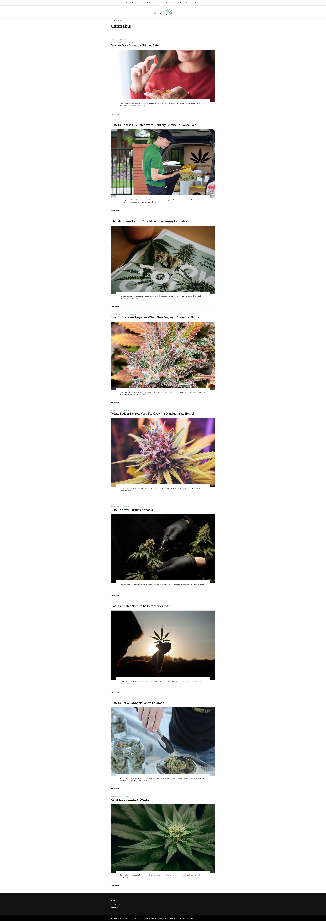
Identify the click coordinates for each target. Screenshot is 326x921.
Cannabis (131, 42)
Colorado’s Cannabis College (130, 800)
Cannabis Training (132, 2)
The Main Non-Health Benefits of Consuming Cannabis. (149, 221)
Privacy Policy (115, 904)
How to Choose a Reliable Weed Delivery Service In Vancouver (153, 125)
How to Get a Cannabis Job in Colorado (137, 703)
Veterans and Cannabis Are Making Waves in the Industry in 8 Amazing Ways (181, 2)
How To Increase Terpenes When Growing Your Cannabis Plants (155, 317)
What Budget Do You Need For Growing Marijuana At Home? (152, 414)
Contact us (114, 907)
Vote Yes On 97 (127, 918)
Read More (115, 114)
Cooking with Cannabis (147, 2)
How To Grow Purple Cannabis (132, 510)
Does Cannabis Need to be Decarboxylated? (140, 606)
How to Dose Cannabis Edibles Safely (136, 46)
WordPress (180, 918)
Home (121, 2)
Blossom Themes (163, 918)
